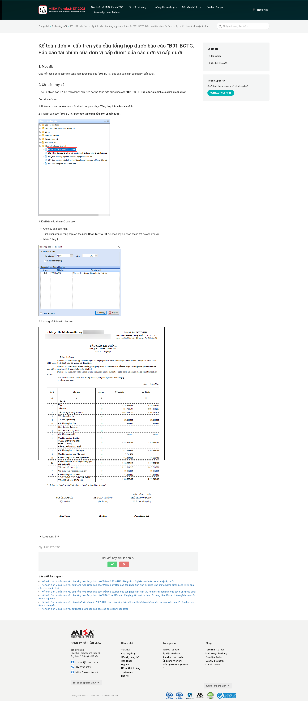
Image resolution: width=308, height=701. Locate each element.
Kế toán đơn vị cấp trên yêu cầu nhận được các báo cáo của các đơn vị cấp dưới (85, 608)
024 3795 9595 (83, 667)
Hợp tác (125, 664)
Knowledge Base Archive (107, 12)
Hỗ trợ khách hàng (130, 668)
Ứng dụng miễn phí (172, 661)
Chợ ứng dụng (128, 653)
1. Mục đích (215, 56)
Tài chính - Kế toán (214, 649)
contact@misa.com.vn (87, 662)
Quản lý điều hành (214, 661)
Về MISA (125, 649)
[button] (112, 564)
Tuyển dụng (127, 672)
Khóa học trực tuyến (173, 657)
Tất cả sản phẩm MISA (84, 682)
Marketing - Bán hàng (216, 653)
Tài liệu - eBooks (171, 649)
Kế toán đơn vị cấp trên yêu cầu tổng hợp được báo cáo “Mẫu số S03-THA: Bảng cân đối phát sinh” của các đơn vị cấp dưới (108, 581)
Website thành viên (216, 685)
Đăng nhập (126, 661)
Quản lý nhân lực (213, 657)
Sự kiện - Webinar (171, 653)
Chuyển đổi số (212, 664)
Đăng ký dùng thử (130, 657)
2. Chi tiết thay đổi (218, 63)
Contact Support (216, 7)
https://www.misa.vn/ (87, 672)
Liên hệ (125, 676)
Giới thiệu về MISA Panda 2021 (107, 7)
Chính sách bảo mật (109, 696)
